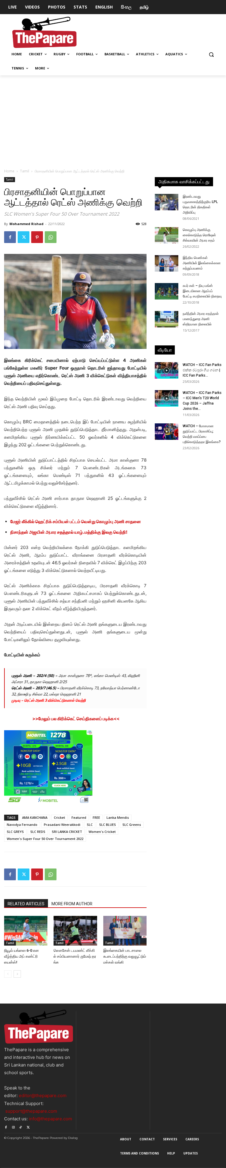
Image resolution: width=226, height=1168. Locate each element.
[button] (211, 54)
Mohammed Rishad (26, 224)
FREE (96, 817)
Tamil (24, 171)
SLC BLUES (107, 824)
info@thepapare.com (50, 1119)
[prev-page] (7, 974)
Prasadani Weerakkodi (62, 824)
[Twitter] (23, 237)
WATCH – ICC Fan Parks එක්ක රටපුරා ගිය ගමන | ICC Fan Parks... (202, 370)
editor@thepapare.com (43, 1095)
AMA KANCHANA (34, 817)
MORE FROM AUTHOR (71, 903)
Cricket (59, 817)
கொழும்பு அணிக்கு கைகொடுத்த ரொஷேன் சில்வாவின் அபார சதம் (199, 235)
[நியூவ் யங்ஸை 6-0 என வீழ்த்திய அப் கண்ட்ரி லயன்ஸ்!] (25, 931)
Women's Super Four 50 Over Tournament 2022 (45, 838)
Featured (79, 817)
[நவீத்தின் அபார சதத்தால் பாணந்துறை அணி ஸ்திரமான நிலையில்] (166, 319)
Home (9, 171)
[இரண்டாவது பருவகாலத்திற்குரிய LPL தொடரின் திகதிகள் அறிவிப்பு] (166, 202)
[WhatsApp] (50, 237)
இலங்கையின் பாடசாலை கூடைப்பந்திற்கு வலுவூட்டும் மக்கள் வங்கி (124, 956)
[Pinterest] (37, 237)
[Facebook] (10, 237)
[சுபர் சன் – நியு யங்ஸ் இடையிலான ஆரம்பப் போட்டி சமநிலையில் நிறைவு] (166, 291)
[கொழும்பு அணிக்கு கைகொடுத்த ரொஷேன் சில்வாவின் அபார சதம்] (166, 235)
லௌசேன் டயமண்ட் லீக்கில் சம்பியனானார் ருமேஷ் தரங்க (75, 956)
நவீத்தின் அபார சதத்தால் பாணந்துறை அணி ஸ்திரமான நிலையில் (201, 319)
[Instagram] (13, 1126)
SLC (90, 824)
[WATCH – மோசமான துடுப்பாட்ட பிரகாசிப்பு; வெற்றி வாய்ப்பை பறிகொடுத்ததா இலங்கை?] (166, 431)
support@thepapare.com (31, 1111)
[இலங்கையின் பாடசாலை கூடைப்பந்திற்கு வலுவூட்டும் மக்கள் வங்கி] (125, 931)
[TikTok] (21, 1126)
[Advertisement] (113, 119)
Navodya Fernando (22, 824)
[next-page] (17, 974)
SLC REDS (37, 831)
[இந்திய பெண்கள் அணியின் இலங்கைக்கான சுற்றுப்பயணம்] (166, 263)
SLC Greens (131, 824)
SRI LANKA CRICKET (67, 831)
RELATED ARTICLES (26, 903)
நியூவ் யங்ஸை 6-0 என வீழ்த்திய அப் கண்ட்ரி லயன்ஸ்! (21, 956)
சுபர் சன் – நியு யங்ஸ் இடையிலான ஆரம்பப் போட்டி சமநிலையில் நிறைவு (202, 291)
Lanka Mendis (118, 817)
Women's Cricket (102, 831)
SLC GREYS (15, 831)
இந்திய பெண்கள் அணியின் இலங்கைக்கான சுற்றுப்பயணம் (202, 263)
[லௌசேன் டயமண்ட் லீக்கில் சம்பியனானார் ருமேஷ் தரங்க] (75, 931)
